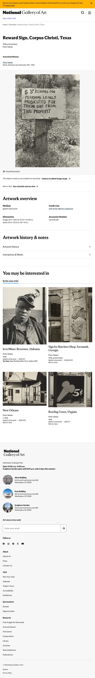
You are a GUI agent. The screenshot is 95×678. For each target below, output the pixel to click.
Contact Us (7, 565)
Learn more (10, 5)
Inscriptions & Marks (13, 254)
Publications (8, 654)
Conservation (8, 636)
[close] (91, 3)
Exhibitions (7, 595)
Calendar (6, 581)
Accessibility (8, 590)
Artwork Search (9, 627)
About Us (7, 556)
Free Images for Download (13, 622)
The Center (7, 631)
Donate (6, 606)
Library (5, 641)
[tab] (10, 281)
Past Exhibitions (9, 650)
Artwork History (11, 246)
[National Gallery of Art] (47, 453)
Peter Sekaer (8, 62)
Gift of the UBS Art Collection (61, 208)
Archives (6, 645)
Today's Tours (8, 586)
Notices (5, 669)
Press (5, 561)
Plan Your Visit (9, 577)
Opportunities (8, 611)
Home (5, 24)
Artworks (12, 24)
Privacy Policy (7, 673)
